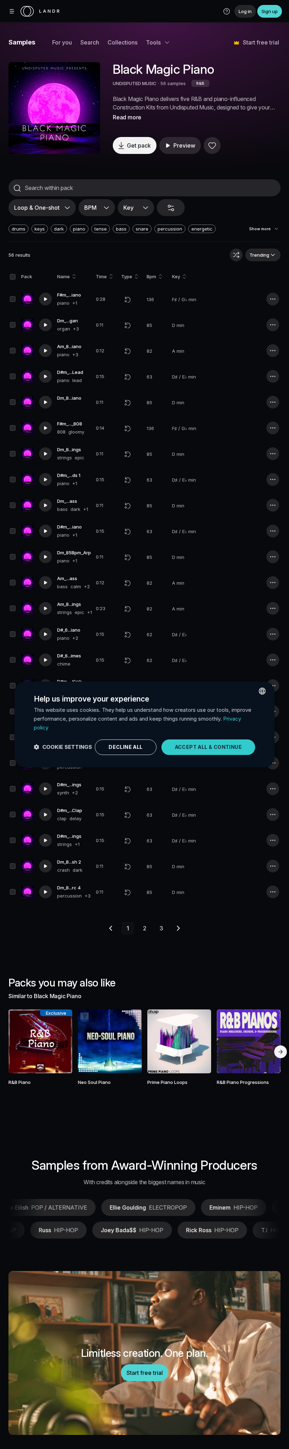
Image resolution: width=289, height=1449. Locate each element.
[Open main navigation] (12, 11)
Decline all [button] (125, 747)
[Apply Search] (17, 188)
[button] (226, 11)
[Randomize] (236, 255)
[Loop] (127, 299)
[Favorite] (212, 145)
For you (62, 42)
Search (89, 42)
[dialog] (144, 724)
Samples (21, 42)
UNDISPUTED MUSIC (134, 83)
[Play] (54, 108)
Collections (122, 42)
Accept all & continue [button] (208, 747)
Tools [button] (153, 42)
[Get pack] (61, 1041)
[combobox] (262, 690)
